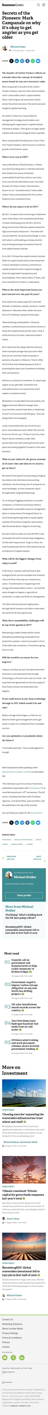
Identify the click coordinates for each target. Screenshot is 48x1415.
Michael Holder (18, 46)
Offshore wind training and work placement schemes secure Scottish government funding (25, 1045)
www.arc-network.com (21, 1405)
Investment (6, 839)
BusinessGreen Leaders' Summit (16, 772)
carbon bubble (17, 844)
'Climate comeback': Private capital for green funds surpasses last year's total (23, 1194)
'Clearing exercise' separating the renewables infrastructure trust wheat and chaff (23, 1118)
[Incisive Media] (7, 1382)
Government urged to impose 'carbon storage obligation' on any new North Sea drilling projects (24, 988)
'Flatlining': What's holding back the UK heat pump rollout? (23, 916)
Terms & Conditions (12, 1337)
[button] (38, 5)
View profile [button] (24, 895)
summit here (36, 813)
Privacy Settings (10, 1333)
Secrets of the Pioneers (23, 839)
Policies (6, 1342)
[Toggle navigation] (43, 5)
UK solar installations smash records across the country (25, 1007)
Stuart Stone (13, 1218)
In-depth (29, 844)
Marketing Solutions (12, 1324)
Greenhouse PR (36, 788)
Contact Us (7, 1319)
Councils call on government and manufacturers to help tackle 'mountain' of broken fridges (24, 965)
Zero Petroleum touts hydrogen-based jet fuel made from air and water (24, 1025)
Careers (6, 1346)
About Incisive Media (12, 1328)
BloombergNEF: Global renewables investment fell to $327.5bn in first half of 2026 (22, 930)
